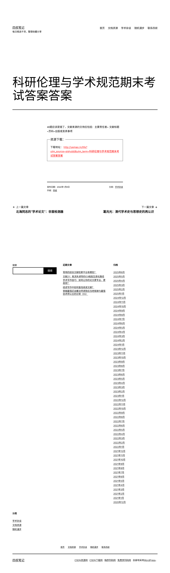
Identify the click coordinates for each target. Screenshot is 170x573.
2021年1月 (118, 498)
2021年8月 (118, 468)
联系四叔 (153, 28)
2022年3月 (119, 438)
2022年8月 (119, 417)
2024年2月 (119, 340)
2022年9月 (119, 412)
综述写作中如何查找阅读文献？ (78, 287)
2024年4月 (119, 332)
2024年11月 (119, 302)
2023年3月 (119, 387)
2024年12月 (119, 298)
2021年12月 (119, 451)
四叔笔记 (18, 27)
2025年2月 (119, 289)
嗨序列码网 (110, 560)
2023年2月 (119, 391)
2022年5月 (119, 430)
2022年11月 (119, 404)
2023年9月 (119, 361)
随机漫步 (139, 28)
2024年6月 (119, 323)
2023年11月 (119, 353)
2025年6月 (119, 272)
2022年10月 (119, 408)
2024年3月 (119, 336)
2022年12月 (119, 400)
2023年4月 (119, 383)
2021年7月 (118, 472)
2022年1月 (118, 447)
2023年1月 (118, 396)
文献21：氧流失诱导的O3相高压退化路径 (83, 276)
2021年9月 (118, 464)
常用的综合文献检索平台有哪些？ (79, 272)
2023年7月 (119, 370)
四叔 (55, 190)
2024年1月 (118, 344)
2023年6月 (119, 374)
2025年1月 (118, 293)
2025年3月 (119, 285)
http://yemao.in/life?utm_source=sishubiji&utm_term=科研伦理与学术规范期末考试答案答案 (84, 151)
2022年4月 (119, 434)
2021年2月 (118, 493)
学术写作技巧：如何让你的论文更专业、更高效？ (84, 281)
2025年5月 (119, 276)
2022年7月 (119, 421)
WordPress (149, 560)
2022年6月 (119, 425)
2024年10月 (119, 306)
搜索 (14, 265)
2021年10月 (119, 459)
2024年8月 (119, 315)
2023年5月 (119, 378)
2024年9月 (119, 310)
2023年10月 (119, 357)
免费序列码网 (124, 560)
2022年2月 (119, 442)
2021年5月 (118, 481)
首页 (102, 28)
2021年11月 (119, 455)
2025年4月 (119, 280)
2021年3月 (118, 489)
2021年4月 (118, 485)
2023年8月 (119, 366)
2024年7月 (119, 319)
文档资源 (113, 28)
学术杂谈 (126, 28)
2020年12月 (119, 502)
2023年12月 (119, 349)
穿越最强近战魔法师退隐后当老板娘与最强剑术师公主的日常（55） (84, 292)
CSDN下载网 (96, 560)
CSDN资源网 (81, 560)
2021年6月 (118, 476)
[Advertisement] (81, 8)
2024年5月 (119, 327)
